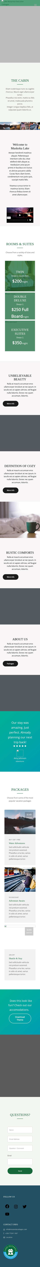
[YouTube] (7, 1215)
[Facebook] (7, 1207)
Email (9, 1155)
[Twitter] (24, 1208)
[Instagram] (16, 1208)
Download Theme (20, 1018)
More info (10, 403)
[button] (2, 126)
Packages (10, 663)
